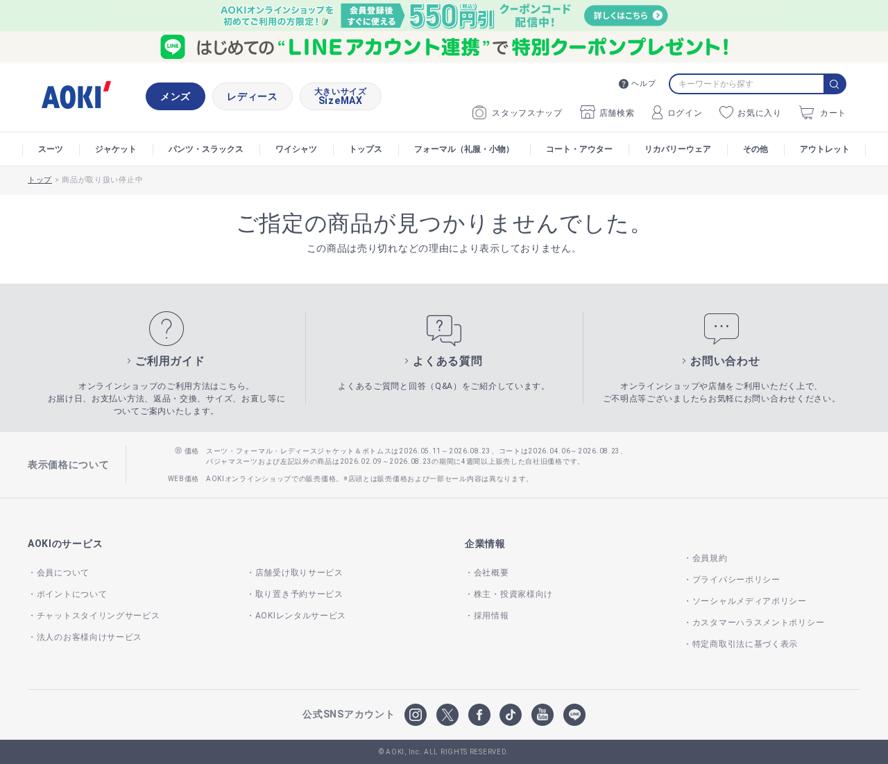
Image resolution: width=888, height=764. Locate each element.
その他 (755, 149)
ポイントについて (72, 594)
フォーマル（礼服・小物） (464, 149)
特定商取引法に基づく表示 (745, 644)
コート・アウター (579, 149)
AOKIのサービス (65, 543)
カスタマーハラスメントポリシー (758, 622)
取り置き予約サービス (299, 594)
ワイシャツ (296, 149)
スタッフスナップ (527, 113)
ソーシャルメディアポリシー (749, 601)
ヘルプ (643, 83)
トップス (365, 149)
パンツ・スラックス (206, 149)
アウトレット (825, 149)
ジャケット (116, 149)
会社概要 (491, 573)
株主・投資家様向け (513, 594)
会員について (63, 573)
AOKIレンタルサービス (300, 615)
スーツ (50, 149)
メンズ (175, 96)
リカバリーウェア (677, 149)
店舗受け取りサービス (299, 573)
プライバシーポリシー (736, 579)
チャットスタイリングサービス (98, 615)
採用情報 (491, 615)
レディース (252, 96)
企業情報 (485, 543)
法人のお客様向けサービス (89, 637)
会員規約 (710, 558)
